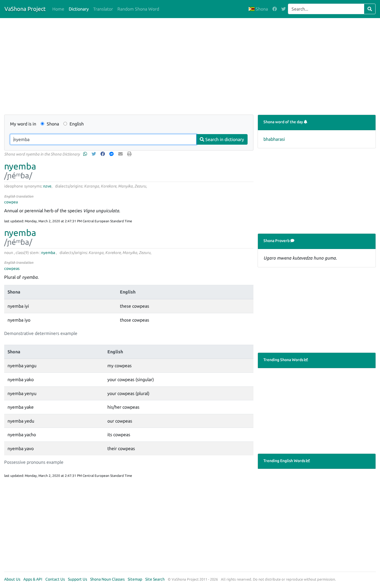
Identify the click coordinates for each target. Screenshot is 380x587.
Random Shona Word (138, 8)
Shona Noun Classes (107, 579)
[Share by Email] (121, 154)
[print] (130, 154)
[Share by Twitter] (94, 154)
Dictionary (79, 8)
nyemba (20, 166)
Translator (103, 8)
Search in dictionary (224, 139)
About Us (12, 579)
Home (58, 8)
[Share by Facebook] (103, 154)
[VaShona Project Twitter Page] (283, 9)
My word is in (23, 123)
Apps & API (32, 579)
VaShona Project (25, 9)
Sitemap (135, 579)
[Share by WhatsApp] (85, 154)
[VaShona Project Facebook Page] (274, 9)
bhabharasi (274, 139)
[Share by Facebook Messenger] (112, 154)
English (76, 123)
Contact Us (55, 579)
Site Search (155, 579)
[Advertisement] (177, 67)
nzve (47, 186)
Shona (261, 8)
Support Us (77, 579)
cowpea (11, 202)
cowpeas (11, 268)
